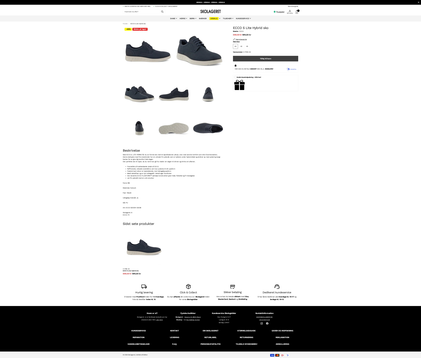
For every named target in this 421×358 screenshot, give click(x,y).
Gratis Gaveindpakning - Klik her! (249, 77)
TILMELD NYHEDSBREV (246, 344)
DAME (172, 18)
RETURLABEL (210, 337)
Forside (125, 23)
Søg (162, 11)
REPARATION (138, 337)
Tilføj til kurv (265, 59)
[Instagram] (261, 323)
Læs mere (159, 320)
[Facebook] (267, 323)
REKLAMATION (282, 337)
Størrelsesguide (293, 6)
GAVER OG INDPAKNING (282, 330)
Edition (145, 355)
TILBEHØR (227, 18)
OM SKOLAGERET (211, 330)
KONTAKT (174, 330)
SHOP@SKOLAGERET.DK (264, 317)
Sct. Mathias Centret (193, 320)
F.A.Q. (174, 344)
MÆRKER (203, 18)
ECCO (241, 31)
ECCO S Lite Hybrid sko (131, 271)
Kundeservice (242, 18)
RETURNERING (246, 337)
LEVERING (174, 337)
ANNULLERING (282, 344)
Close (418, 2)
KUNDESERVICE (138, 330)
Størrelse (236, 42)
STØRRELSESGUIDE (246, 330)
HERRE (182, 18)
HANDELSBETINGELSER (138, 344)
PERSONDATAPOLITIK (211, 344)
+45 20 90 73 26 (264, 320)
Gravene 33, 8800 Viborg (193, 317)
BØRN (192, 18)
